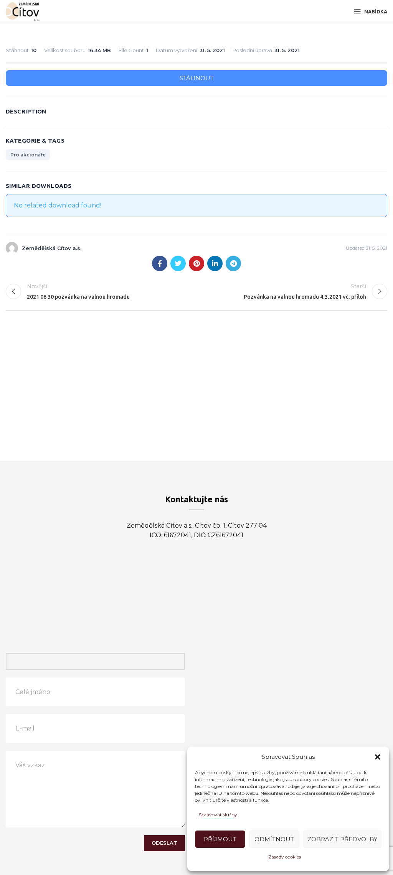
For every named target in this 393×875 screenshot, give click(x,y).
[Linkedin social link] (215, 263)
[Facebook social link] (159, 263)
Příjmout (220, 839)
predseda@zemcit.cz (219, 576)
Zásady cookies (284, 857)
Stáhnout (197, 78)
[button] (377, 757)
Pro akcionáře (28, 155)
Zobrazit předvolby (342, 839)
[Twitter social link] (178, 263)
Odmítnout (274, 839)
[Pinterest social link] (196, 263)
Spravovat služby (218, 814)
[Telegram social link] (233, 263)
